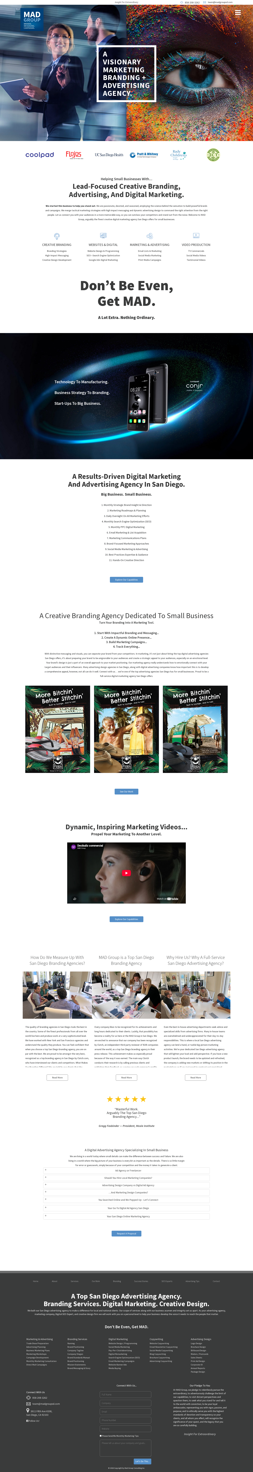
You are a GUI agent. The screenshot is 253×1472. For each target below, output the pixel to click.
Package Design (198, 1371)
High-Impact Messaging (57, 255)
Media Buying (115, 1368)
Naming (71, 1343)
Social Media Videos (196, 255)
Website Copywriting (159, 1343)
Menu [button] (237, 17)
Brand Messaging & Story (78, 1368)
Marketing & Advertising (39, 1339)
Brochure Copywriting (160, 1357)
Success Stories (141, 1281)
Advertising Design (201, 1339)
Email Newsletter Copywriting (164, 1347)
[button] (126, 1171)
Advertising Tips (192, 1281)
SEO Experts (167, 1281)
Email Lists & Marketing (150, 250)
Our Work (96, 1281)
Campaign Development (37, 1357)
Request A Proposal (126, 1233)
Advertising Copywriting (161, 1361)
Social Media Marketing (149, 255)
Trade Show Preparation (37, 1343)
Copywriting (156, 1339)
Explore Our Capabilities (126, 919)
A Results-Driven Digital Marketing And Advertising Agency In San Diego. (126, 480)
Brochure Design (198, 1347)
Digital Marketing (118, 1339)
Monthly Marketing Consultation (41, 1361)
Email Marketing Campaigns (121, 1361)
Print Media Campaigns (149, 259)
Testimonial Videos (196, 259)
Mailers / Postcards (199, 1354)
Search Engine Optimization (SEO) (124, 1357)
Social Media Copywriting (161, 1350)
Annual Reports (198, 1368)
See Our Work (126, 791)
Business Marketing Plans (38, 1350)
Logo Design (196, 1343)
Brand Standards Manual (78, 1357)
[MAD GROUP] (31, 20)
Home (35, 1281)
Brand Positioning (75, 1347)
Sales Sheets (196, 1357)
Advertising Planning (36, 1347)
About (54, 1281)
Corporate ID (197, 1364)
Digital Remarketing (118, 1354)
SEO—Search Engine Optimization (103, 255)
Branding (117, 1281)
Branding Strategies (57, 250)
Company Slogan (75, 1354)
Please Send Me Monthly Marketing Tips (120, 1436)
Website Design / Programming (123, 1343)
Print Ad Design (198, 1361)
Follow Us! (33, 1420)
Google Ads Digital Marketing (103, 259)
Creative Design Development (56, 259)
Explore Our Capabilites (126, 579)
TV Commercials (196, 250)
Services (74, 1281)
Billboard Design (198, 1350)
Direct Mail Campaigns (36, 1364)
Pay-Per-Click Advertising (120, 1350)
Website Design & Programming (103, 250)
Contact (216, 1281)
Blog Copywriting (158, 1354)
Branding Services (77, 1339)
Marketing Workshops (36, 1354)
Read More (57, 1077)
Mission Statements (76, 1364)
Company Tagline (75, 1350)
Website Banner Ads (118, 1364)
